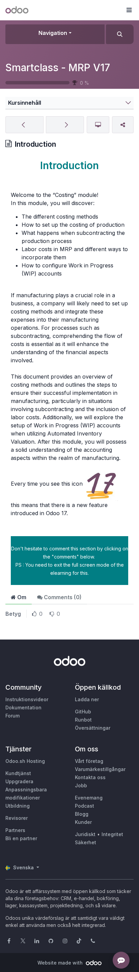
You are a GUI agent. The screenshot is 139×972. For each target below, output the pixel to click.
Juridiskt (85, 834)
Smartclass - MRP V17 (57, 67)
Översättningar (92, 728)
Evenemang (89, 798)
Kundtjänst (18, 773)
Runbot (83, 720)
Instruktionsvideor (26, 699)
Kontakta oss (90, 777)
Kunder (83, 822)
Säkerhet (85, 842)
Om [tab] (21, 597)
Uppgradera (19, 781)
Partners (15, 830)
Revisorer (16, 818)
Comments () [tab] (62, 597)
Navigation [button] (52, 32)
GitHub (83, 711)
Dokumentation (23, 707)
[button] (129, 10)
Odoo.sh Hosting (25, 761)
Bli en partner (21, 838)
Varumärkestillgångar (100, 769)
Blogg (81, 814)
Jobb (81, 785)
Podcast (84, 806)
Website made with (60, 963)
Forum (12, 715)
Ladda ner (87, 699)
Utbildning (17, 806)
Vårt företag (89, 761)
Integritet (112, 834)
